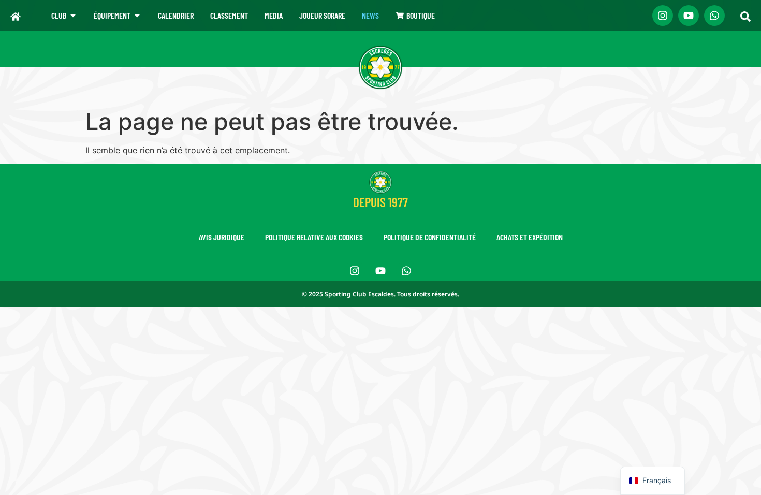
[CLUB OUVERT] (73, 15)
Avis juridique (221, 237)
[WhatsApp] (714, 15)
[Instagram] (662, 15)
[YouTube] (688, 15)
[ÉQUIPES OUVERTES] (137, 15)
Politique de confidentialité (430, 237)
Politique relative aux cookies (314, 237)
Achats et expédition (529, 237)
